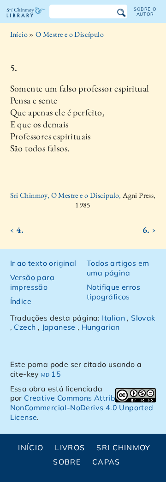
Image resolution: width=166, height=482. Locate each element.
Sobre (66, 461)
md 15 (51, 374)
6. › (149, 229)
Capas (106, 461)
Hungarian (101, 327)
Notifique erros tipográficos (113, 291)
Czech (25, 327)
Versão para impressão (32, 282)
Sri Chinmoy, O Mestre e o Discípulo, (66, 195)
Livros (70, 447)
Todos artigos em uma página (118, 267)
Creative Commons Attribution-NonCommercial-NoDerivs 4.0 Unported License (82, 407)
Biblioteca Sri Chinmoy (26, 20)
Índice (20, 301)
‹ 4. (17, 229)
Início (19, 34)
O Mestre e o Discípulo (70, 34)
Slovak (143, 317)
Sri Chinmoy (123, 447)
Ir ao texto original (43, 263)
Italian (113, 317)
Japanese (59, 327)
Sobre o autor (145, 11)
